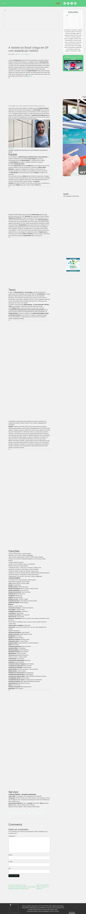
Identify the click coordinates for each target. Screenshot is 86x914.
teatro (42, 813)
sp (37, 813)
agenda (11, 813)
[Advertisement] (32, 35)
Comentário (12, 836)
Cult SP (28, 54)
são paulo (32, 813)
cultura (20, 813)
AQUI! (30, 76)
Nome (10, 855)
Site (9, 868)
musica (26, 813)
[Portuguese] (56, 3)
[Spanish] (58, 3)
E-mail (10, 861)
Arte (16, 813)
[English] (60, 3)
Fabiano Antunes (21, 54)
